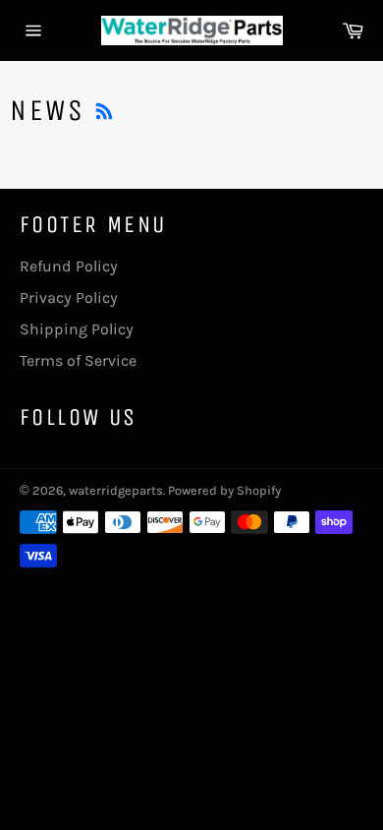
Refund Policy (69, 266)
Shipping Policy (77, 329)
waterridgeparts (116, 490)
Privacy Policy (69, 297)
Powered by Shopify (224, 490)
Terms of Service (78, 360)
